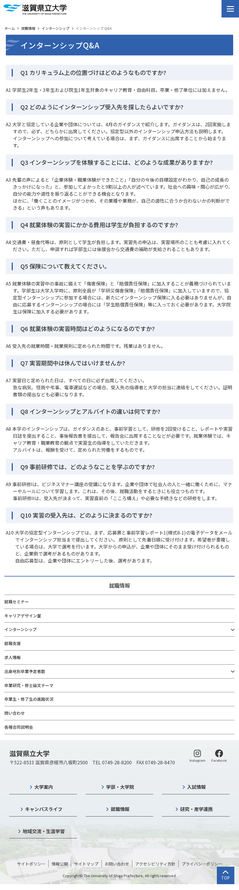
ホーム (9, 28)
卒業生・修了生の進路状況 (28, 699)
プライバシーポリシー (202, 864)
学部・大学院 (120, 786)
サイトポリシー (31, 864)
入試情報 (196, 786)
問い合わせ (14, 713)
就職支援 (12, 643)
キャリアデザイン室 (22, 616)
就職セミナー (16, 602)
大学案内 (43, 786)
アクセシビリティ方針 (155, 864)
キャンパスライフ (43, 808)
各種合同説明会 (18, 727)
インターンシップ (55, 28)
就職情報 (28, 28)
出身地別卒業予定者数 (24, 671)
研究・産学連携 (196, 808)
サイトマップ (86, 864)
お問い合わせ (117, 864)
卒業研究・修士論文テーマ (28, 685)
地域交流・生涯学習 (44, 831)
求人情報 (12, 657)
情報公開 (60, 864)
